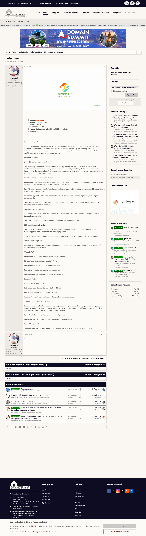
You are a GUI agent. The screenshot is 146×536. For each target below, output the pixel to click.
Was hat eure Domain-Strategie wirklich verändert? (126, 126)
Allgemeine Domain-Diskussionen (38, 397)
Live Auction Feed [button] (26, 3)
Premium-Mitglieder (101, 13)
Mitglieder (117, 13)
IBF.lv (76, 499)
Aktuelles (85, 13)
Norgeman (14, 412)
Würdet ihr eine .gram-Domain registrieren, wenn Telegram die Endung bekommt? (126, 136)
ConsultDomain (80, 496)
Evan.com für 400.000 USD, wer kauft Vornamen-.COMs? (32, 395)
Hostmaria (78, 515)
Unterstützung (130, 13)
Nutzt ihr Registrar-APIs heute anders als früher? (125, 156)
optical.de (123, 239)
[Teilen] (101, 66)
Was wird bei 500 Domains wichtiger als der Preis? (124, 147)
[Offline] (10, 67)
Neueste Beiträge (119, 112)
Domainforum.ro (80, 506)
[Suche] (137, 3)
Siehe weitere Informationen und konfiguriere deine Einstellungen (33, 532)
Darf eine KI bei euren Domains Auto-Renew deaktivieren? (126, 116)
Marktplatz (55, 13)
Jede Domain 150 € (126, 248)
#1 (104, 67)
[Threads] (122, 491)
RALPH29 (135, 296)
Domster (13, 391)
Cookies (31, 526)
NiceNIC (13, 397)
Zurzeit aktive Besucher (122, 170)
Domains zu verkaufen (33, 391)
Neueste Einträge (119, 223)
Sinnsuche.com (26, 389)
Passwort (114, 81)
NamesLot (78, 512)
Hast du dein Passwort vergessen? (123, 88)
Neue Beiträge (10, 21)
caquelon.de (124, 270)
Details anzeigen (93, 364)
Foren (45, 13)
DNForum (78, 493)
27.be (76, 509)
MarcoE (13, 403)
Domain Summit (80, 490)
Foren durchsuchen (22, 21)
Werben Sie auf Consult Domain (69, 3)
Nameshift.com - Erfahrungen (22, 401)
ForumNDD (78, 502)
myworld (10, 61)
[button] (60, 13)
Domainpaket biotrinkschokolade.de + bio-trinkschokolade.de (124, 259)
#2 (104, 334)
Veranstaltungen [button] (45, 3)
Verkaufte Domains (70, 13)
